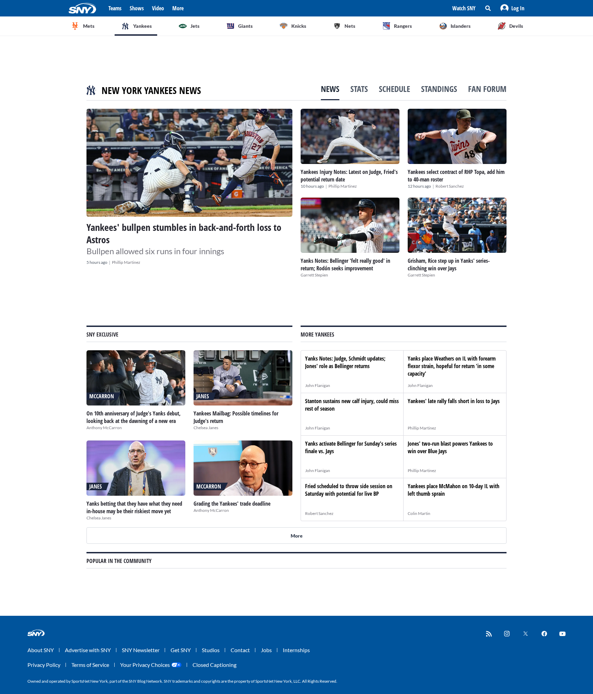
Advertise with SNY (88, 650)
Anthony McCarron (104, 427)
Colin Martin (419, 513)
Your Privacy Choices (145, 664)
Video (158, 8)
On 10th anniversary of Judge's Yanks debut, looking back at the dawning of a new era (133, 417)
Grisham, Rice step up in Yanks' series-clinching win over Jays (449, 264)
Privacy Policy (43, 664)
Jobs (266, 650)
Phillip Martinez (126, 262)
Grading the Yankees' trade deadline (232, 503)
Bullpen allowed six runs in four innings (155, 251)
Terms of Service (90, 664)
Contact (240, 650)
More (297, 536)
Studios (211, 650)
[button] (512, 8)
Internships (296, 650)
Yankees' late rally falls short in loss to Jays (454, 401)
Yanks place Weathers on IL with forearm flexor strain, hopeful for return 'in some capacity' (452, 366)
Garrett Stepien (314, 275)
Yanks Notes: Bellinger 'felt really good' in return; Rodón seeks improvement (345, 264)
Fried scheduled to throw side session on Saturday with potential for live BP (348, 489)
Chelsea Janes (206, 427)
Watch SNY (464, 8)
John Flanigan (317, 385)
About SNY (40, 650)
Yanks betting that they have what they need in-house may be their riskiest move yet (134, 507)
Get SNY (181, 650)
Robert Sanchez (449, 186)
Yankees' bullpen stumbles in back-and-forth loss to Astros (183, 233)
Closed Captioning (214, 664)
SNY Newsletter (141, 650)
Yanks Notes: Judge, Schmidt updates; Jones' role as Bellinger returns (345, 362)
